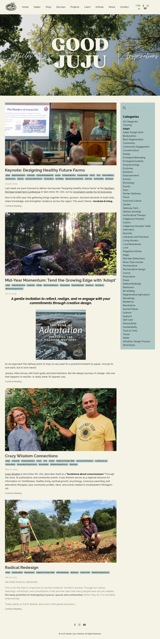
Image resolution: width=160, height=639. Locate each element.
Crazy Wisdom (12, 474)
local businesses (101, 461)
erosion (127, 179)
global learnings (132, 211)
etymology (128, 182)
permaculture (49, 178)
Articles (100, 7)
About (112, 7)
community (30, 175)
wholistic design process (14, 288)
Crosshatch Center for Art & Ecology (92, 192)
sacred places (130, 309)
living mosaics (130, 240)
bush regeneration (133, 139)
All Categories (130, 121)
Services (60, 7)
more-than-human (133, 262)
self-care (88, 178)
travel (126, 334)
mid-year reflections (51, 285)
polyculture (129, 276)
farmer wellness (108, 175)
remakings (129, 298)
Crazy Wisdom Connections (31, 456)
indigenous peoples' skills (65, 461)
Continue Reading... (13, 206)
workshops (109, 178)
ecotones (128, 168)
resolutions (100, 285)
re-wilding (59, 178)
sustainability (98, 178)
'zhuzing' (127, 125)
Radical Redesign (21, 567)
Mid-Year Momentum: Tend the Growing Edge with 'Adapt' (60, 280)
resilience (89, 285)
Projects (74, 7)
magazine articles (132, 251)
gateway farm (10, 178)
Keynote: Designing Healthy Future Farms (45, 170)
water (126, 337)
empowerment (29, 572)
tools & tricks (85, 572)
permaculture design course (27, 464)
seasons (127, 316)
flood (126, 197)
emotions (128, 172)
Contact (124, 7)
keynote (20, 178)
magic (126, 255)
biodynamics (129, 136)
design (57, 175)
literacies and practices (34, 178)
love (125, 247)
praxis (126, 280)
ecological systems (68, 175)
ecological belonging (134, 157)
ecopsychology (83, 175)
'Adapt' (37, 7)
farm (98, 175)
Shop (48, 7)
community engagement (45, 175)
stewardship (129, 323)
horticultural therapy (134, 215)
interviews (128, 229)
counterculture (17, 572)
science (127, 312)
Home (25, 7)
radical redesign (78, 285)
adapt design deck (18, 175)
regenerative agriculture (74, 178)
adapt (8, 175)
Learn (87, 7)
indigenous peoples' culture (133, 221)
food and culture (132, 200)
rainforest (128, 287)
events (92, 175)
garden (51, 461)
